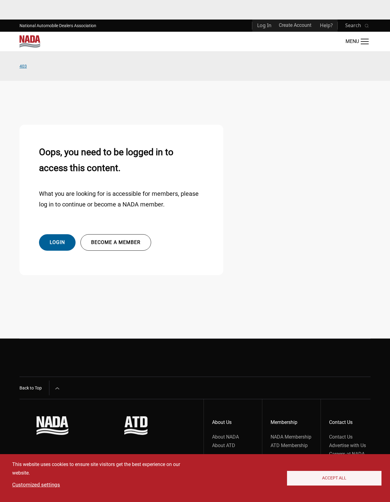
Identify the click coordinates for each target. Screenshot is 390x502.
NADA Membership (291, 437)
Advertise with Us (347, 445)
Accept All (334, 477)
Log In (264, 25)
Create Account (295, 25)
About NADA (225, 437)
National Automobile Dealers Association (58, 25)
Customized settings (36, 485)
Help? (326, 25)
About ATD (223, 445)
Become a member (115, 242)
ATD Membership (289, 445)
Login (57, 242)
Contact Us (341, 437)
